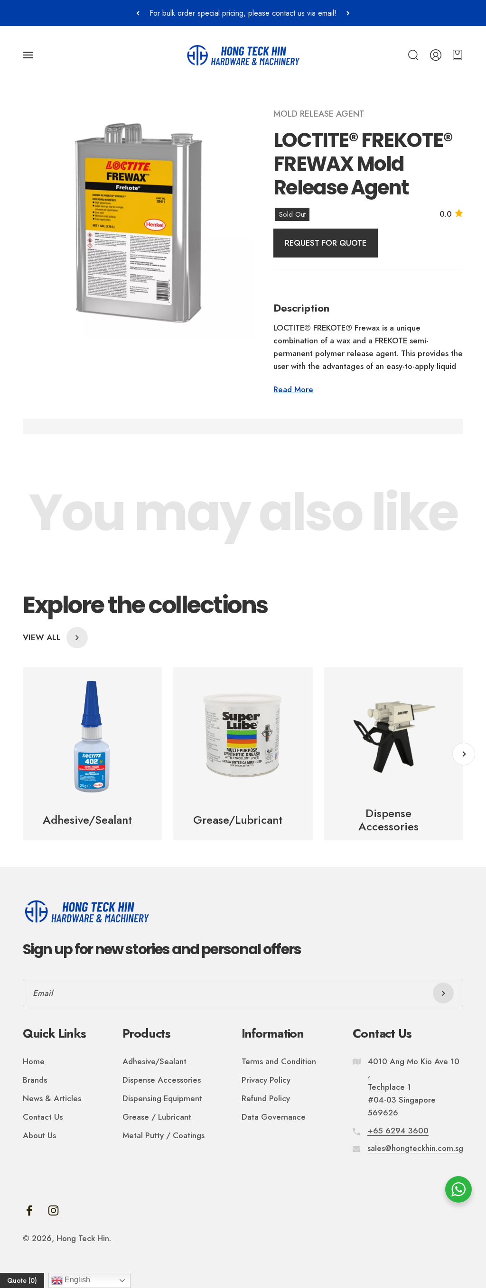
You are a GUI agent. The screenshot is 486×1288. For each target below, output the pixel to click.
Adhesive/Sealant (154, 1061)
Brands (35, 1080)
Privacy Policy (266, 1080)
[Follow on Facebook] (29, 1210)
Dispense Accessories (161, 1080)
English (76, 1280)
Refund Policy (266, 1098)
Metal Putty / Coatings (163, 1135)
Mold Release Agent (318, 114)
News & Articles (52, 1098)
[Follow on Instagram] (53, 1210)
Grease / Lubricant (156, 1116)
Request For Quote (325, 242)
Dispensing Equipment (162, 1098)
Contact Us (43, 1116)
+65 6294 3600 (398, 1130)
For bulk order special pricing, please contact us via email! (243, 13)
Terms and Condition (279, 1061)
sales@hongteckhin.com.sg (415, 1148)
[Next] (348, 13)
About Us (39, 1135)
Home (34, 1061)
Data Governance (274, 1116)
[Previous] (138, 13)
